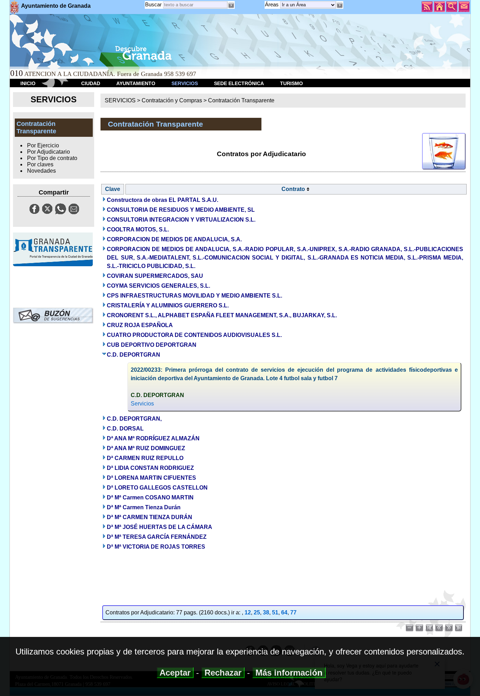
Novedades (41, 171)
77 (293, 612)
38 (266, 612)
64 (284, 612)
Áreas (272, 4)
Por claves (40, 164)
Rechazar (223, 672)
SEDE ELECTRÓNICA (239, 83)
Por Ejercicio (43, 145)
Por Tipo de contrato (52, 158)
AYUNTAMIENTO (135, 83)
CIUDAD (90, 83)
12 (248, 612)
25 (257, 612)
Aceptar (175, 672)
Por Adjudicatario (48, 152)
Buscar (153, 4)
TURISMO (291, 83)
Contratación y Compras (172, 100)
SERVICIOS (184, 83)
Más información (289, 672)
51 (275, 612)
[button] (339, 5)
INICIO (27, 83)
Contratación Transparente (241, 100)
